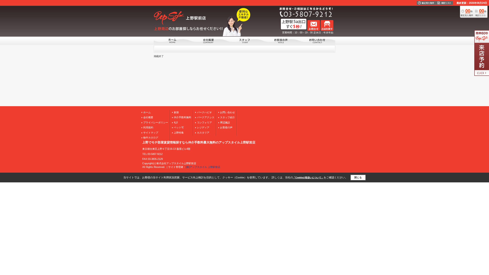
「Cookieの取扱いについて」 (308, 177)
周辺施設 (225, 122)
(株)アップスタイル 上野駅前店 (203, 167)
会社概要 (148, 117)
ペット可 (179, 127)
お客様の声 (226, 127)
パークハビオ (204, 112)
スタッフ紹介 (227, 117)
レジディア (203, 127)
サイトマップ (150, 132)
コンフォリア (204, 122)
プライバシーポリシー (155, 122)
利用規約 (148, 127)
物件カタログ (150, 137)
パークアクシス (205, 117)
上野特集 (179, 132)
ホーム (147, 112)
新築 (176, 112)
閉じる (358, 177)
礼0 (176, 122)
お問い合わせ (227, 112)
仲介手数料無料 (182, 117)
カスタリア (203, 132)
